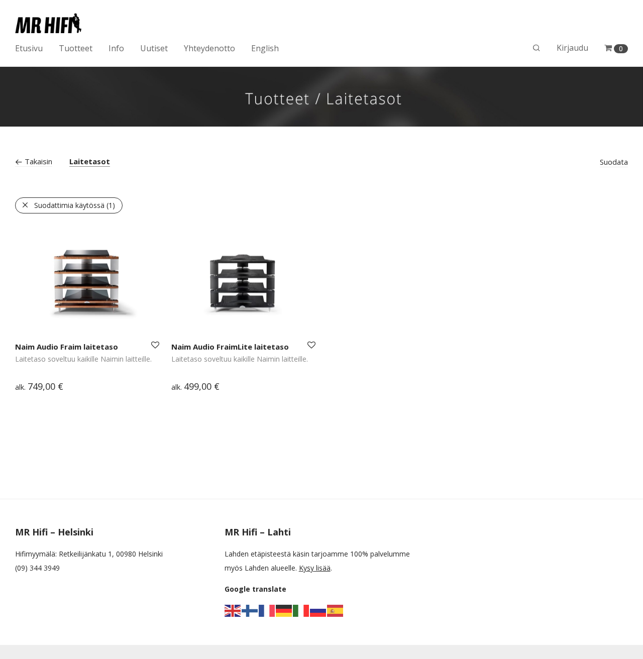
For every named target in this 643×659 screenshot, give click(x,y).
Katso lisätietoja (36, 387)
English (265, 48)
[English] (233, 610)
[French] (267, 610)
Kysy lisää (315, 568)
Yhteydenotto (209, 48)
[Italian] (301, 610)
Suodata (614, 162)
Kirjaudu (572, 47)
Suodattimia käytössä (74, 205)
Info (116, 48)
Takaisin (37, 161)
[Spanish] (335, 610)
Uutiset (154, 48)
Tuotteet (75, 48)
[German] (284, 610)
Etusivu (29, 48)
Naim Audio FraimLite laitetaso (230, 347)
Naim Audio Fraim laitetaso (66, 347)
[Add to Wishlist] (154, 345)
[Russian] (318, 610)
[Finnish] (250, 610)
